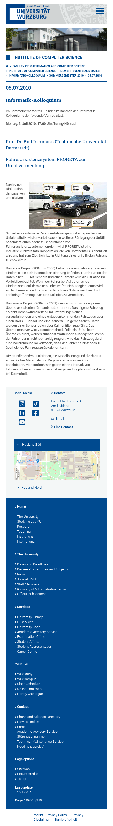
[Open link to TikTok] (33, 403)
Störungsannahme (31, 736)
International (26, 541)
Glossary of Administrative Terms (42, 589)
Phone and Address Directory (38, 717)
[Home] (7, 66)
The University (27, 517)
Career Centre (27, 652)
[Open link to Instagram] (20, 403)
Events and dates (86, 71)
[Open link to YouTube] (20, 422)
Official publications (32, 594)
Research (24, 526)
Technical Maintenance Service (40, 741)
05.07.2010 (95, 75)
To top (21, 779)
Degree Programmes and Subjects (43, 569)
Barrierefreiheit (66, 820)
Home (21, 507)
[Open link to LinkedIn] (20, 413)
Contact (59, 393)
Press (21, 727)
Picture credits (28, 774)
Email (59, 418)
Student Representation (34, 647)
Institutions (25, 536)
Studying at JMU (29, 521)
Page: (19, 800)
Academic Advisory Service (37, 632)
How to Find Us (28, 722)
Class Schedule (28, 684)
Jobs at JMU (26, 579)
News (64, 71)
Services (23, 607)
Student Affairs (28, 642)
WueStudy (24, 674)
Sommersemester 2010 (66, 75)
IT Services (25, 622)
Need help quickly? (31, 746)
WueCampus (27, 679)
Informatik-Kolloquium (27, 75)
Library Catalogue (30, 694)
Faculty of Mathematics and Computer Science (49, 66)
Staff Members (28, 584)
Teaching (24, 531)
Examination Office (31, 637)
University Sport (28, 627)
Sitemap (23, 769)
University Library (30, 617)
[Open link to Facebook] (33, 413)
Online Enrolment (30, 689)
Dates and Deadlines (32, 564)
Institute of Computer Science (47, 57)
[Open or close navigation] (100, 11)
